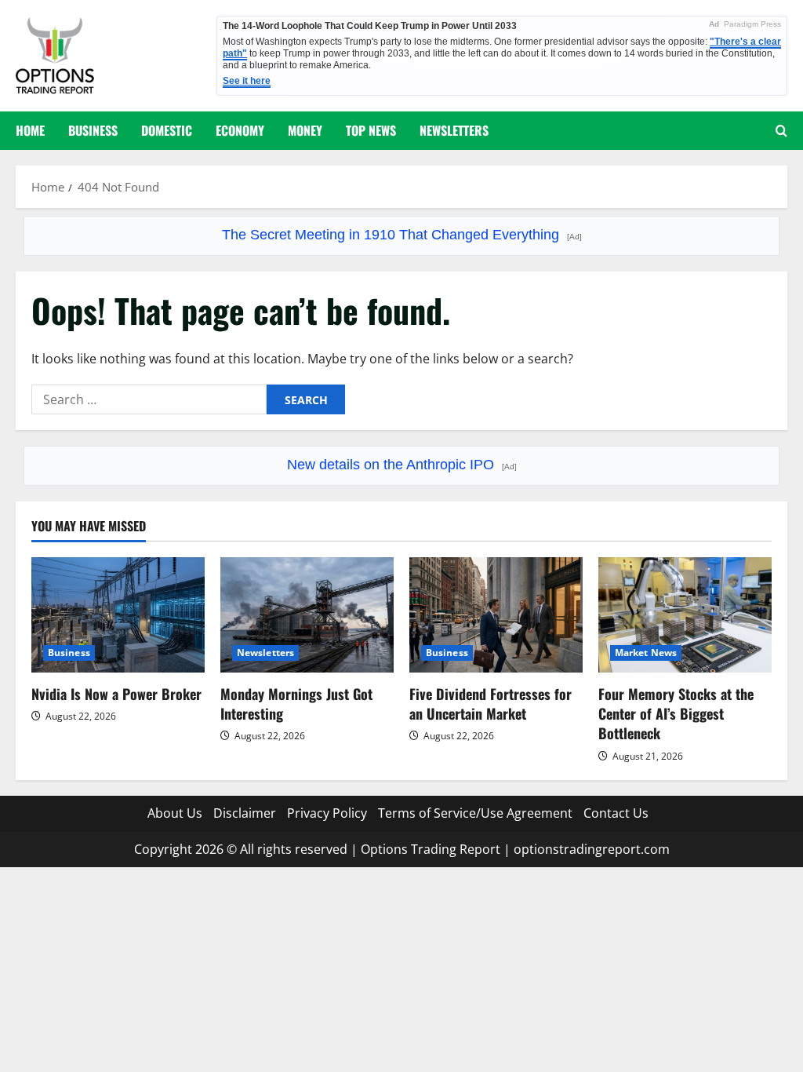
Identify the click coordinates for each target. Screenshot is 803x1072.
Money (305, 130)
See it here (247, 80)
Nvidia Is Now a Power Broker (116, 694)
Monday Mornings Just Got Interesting (296, 704)
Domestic (166, 130)
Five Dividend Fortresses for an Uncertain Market (490, 704)
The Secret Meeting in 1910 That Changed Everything (402, 234)
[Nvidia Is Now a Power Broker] (118, 615)
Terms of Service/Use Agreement (475, 813)
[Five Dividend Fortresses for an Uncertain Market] (496, 615)
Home (30, 130)
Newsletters (454, 130)
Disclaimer (244, 813)
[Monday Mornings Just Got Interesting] (307, 615)
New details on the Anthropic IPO (402, 464)
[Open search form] (781, 130)
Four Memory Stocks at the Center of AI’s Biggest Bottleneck (676, 713)
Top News (371, 130)
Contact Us (616, 813)
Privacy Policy (327, 813)
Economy (240, 130)
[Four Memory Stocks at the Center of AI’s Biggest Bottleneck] (685, 615)
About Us (174, 813)
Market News (646, 652)
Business (93, 130)
